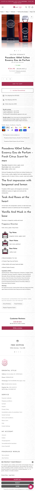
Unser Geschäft (6, 446)
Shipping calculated (21, 71)
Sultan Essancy (17, 54)
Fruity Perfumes (18, 304)
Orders (3, 438)
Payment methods (6, 398)
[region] (17, 344)
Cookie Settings (6, 426)
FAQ (3, 423)
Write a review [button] (17, 328)
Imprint (4, 406)
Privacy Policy (5, 409)
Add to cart (18, 83)
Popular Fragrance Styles (9, 307)
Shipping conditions (7, 401)
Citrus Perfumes (7, 304)
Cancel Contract (6, 415)
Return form (5, 420)
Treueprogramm (6, 440)
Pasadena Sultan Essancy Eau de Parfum (14, 141)
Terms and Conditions (7, 418)
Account (4, 435)
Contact (4, 404)
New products (5, 455)
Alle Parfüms (5, 458)
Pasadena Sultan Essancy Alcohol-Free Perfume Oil (16, 138)
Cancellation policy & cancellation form (12, 412)
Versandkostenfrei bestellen (9, 443)
